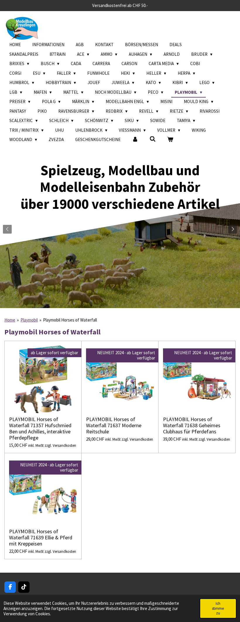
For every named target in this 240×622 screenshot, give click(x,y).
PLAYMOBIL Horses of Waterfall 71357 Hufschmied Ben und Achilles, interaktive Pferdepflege (40, 428)
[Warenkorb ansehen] (170, 140)
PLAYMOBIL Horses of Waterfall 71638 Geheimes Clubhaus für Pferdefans (191, 425)
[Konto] (135, 140)
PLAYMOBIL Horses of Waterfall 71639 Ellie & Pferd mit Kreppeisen (40, 537)
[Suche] (152, 139)
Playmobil (29, 320)
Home (9, 320)
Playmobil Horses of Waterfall (70, 320)
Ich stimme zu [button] (218, 608)
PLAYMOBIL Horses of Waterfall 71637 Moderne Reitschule (113, 425)
